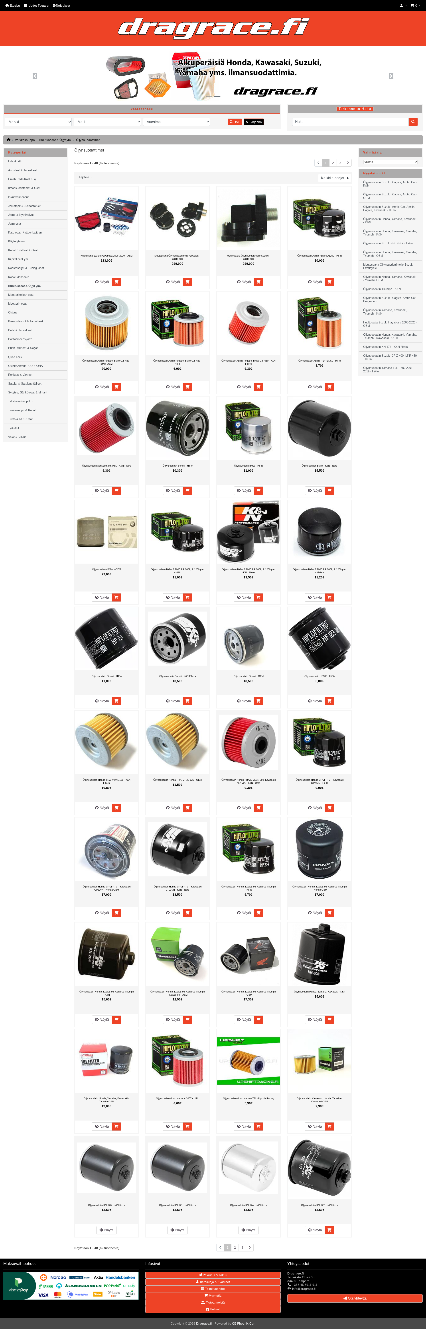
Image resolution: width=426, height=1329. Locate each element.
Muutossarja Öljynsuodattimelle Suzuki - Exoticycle (248, 257)
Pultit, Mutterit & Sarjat (23, 348)
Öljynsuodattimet (88, 140)
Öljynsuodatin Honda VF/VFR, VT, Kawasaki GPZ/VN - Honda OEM (106, 888)
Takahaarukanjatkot (20, 401)
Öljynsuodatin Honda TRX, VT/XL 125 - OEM (177, 779)
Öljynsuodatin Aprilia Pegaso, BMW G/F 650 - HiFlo (177, 362)
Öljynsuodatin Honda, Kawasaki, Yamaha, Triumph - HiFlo (248, 888)
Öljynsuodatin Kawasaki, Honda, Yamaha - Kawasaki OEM (319, 1100)
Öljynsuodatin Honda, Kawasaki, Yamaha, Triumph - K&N (106, 993)
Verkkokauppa (25, 140)
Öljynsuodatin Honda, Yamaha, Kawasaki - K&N (319, 991)
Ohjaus (12, 312)
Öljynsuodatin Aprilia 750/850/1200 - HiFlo (319, 255)
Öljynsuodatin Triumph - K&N (382, 289)
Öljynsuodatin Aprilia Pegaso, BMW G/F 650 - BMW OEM (106, 362)
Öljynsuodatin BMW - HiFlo (248, 465)
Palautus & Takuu (214, 1275)
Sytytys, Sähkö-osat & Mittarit (27, 392)
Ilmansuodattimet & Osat (24, 188)
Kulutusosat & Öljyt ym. (55, 140)
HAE (236, 122)
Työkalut (13, 428)
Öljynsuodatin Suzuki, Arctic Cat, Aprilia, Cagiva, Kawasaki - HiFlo (389, 208)
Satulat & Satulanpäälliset (24, 383)
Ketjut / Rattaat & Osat (23, 250)
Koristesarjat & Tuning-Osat (26, 268)
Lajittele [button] (84, 177)
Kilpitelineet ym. (18, 259)
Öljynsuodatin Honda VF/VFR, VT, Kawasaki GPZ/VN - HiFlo (319, 781)
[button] (403, 5)
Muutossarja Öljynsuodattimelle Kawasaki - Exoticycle (177, 257)
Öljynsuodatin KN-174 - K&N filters (248, 1205)
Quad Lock (15, 357)
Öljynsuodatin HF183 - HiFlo (319, 676)
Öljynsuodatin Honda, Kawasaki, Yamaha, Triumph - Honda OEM (319, 888)
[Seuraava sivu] (348, 163)
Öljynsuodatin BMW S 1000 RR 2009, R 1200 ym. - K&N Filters (248, 571)
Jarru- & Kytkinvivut (21, 214)
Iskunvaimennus (18, 197)
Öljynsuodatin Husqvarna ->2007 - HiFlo (177, 1098)
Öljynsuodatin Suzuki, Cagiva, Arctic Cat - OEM (390, 196)
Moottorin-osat (17, 303)
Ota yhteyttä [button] (357, 1298)
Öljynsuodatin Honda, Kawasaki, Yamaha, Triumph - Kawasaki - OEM (177, 993)
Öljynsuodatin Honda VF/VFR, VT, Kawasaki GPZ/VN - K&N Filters (177, 888)
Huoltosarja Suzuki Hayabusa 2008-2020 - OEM (106, 255)
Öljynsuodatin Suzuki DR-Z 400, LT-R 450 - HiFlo (390, 357)
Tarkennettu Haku (355, 109)
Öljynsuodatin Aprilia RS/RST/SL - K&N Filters (106, 465)
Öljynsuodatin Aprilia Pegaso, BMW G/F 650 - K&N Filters (248, 362)
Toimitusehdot (214, 1288)
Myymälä (214, 1295)
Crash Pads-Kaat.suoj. (22, 179)
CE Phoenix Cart (243, 1323)
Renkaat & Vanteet (20, 374)
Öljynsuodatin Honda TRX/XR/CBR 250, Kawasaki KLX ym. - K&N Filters (248, 781)
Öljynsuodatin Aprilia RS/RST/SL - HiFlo (319, 360)
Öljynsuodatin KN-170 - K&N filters (106, 1205)
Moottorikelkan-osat (21, 294)
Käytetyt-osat (17, 241)
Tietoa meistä (215, 1302)
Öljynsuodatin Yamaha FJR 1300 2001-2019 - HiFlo (388, 369)
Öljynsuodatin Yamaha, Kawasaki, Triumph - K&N (385, 312)
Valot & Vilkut (17, 437)
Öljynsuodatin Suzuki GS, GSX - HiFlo (388, 243)
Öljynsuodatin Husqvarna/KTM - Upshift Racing (248, 1098)
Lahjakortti (15, 161)
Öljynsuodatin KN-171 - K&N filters (177, 1205)
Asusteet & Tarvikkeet (22, 170)
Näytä (104, 282)
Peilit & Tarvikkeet (20, 330)
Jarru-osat (14, 223)
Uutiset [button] (214, 1309)
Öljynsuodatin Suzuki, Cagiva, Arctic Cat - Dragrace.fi (390, 299)
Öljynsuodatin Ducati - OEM (249, 676)
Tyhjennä (255, 122)
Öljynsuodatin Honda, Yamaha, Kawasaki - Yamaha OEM (106, 1100)
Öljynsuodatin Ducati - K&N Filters (177, 676)
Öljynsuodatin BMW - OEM (106, 569)
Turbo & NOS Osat (20, 419)
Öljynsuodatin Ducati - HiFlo (107, 676)
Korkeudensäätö (18, 277)
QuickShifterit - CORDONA (25, 366)
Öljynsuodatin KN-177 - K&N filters (319, 1205)
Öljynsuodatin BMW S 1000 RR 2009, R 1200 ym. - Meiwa (319, 571)
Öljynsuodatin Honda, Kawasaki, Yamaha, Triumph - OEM (248, 993)
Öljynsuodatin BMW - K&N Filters (319, 465)
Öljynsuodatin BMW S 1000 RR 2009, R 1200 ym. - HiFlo (177, 571)
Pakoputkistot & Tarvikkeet (25, 321)
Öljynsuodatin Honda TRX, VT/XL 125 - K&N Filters (106, 781)
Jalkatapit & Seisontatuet (24, 206)
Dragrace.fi (204, 1323)
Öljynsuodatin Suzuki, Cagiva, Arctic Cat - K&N (390, 184)
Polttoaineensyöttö (20, 339)
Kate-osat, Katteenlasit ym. (25, 232)
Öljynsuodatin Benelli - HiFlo (178, 465)
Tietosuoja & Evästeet (214, 1282)
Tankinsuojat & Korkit (22, 410)
